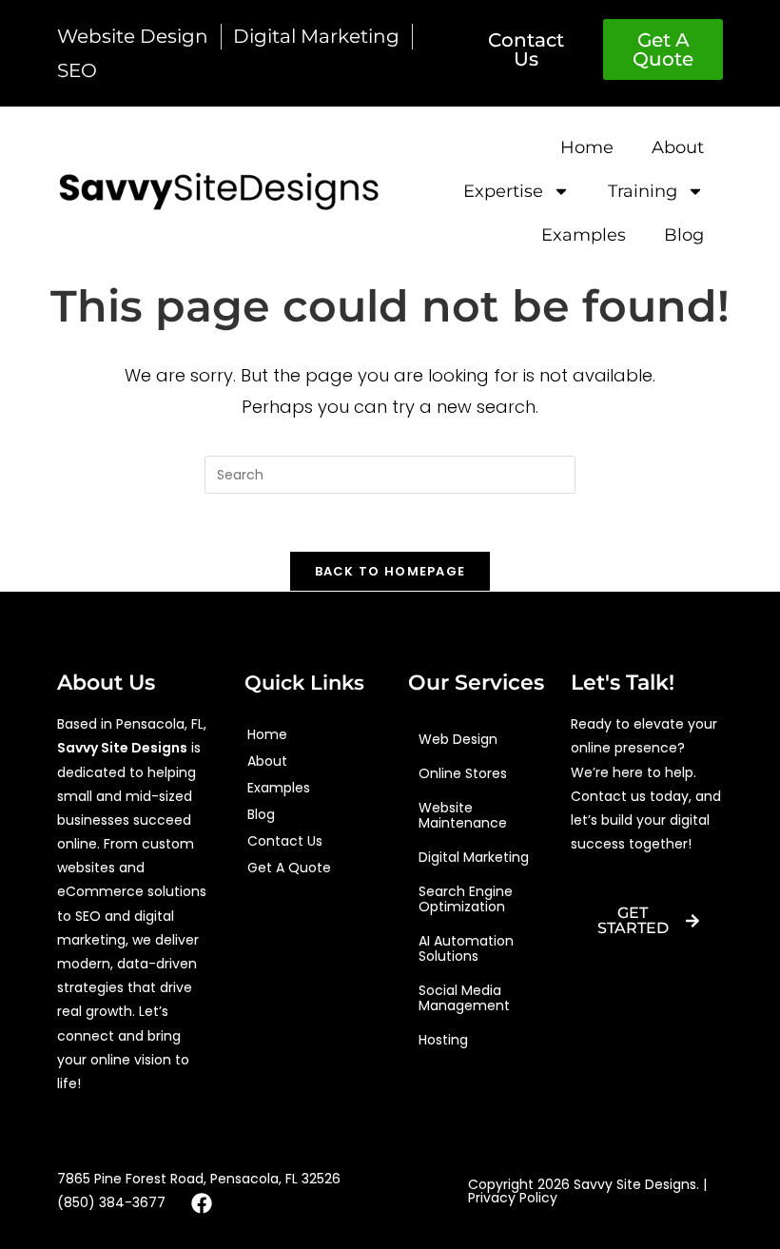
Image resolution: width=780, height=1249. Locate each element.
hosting (443, 1039)
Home (587, 147)
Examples (583, 234)
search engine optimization (466, 899)
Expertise (503, 191)
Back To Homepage (390, 571)
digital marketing (474, 857)
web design (458, 739)
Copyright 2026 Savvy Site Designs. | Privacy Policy (587, 1191)
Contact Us (284, 840)
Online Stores (463, 773)
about (678, 147)
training (642, 191)
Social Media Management (464, 998)
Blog (684, 234)
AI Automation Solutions (466, 948)
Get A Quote (289, 867)
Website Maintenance (463, 815)
